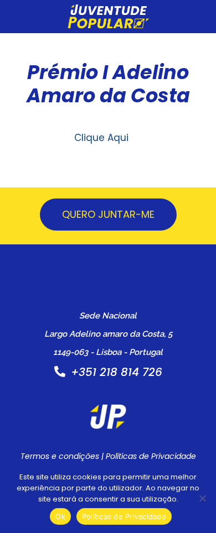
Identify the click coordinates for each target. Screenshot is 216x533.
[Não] (202, 498)
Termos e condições (59, 456)
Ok (60, 516)
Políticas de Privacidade (151, 456)
